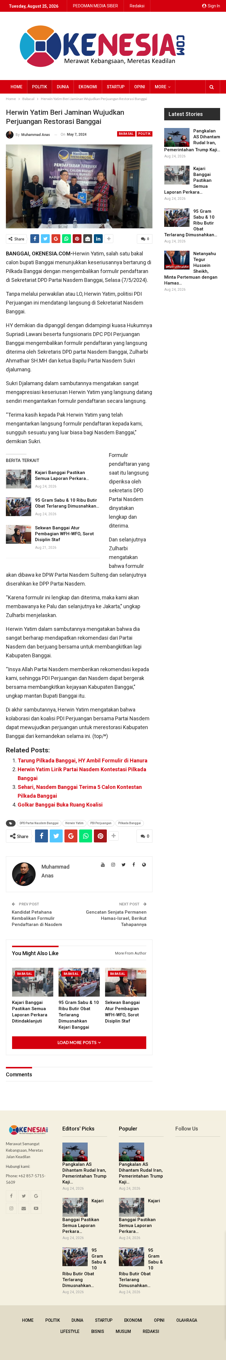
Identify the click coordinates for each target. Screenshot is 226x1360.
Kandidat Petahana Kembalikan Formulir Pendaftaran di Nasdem (37, 918)
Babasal (126, 133)
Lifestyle (69, 1331)
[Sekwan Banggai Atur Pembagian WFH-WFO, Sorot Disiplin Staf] (18, 534)
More (160, 86)
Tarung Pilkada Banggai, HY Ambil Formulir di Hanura (82, 760)
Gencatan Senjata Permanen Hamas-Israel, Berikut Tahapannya (116, 918)
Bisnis (97, 1331)
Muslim (123, 1331)
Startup (115, 86)
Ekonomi (88, 86)
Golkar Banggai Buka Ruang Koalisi (60, 805)
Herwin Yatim (74, 823)
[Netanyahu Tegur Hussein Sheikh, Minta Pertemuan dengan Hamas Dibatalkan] (177, 260)
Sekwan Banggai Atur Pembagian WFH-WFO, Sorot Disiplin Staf (64, 533)
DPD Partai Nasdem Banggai (39, 823)
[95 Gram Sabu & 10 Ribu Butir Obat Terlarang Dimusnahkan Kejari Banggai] (18, 506)
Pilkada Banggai (129, 823)
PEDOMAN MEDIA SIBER (95, 6)
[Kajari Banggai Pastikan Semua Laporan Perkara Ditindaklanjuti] (18, 479)
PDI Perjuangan (101, 823)
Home (16, 86)
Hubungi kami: (18, 1166)
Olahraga (186, 1320)
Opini (139, 86)
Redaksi (137, 6)
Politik (39, 86)
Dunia (63, 86)
